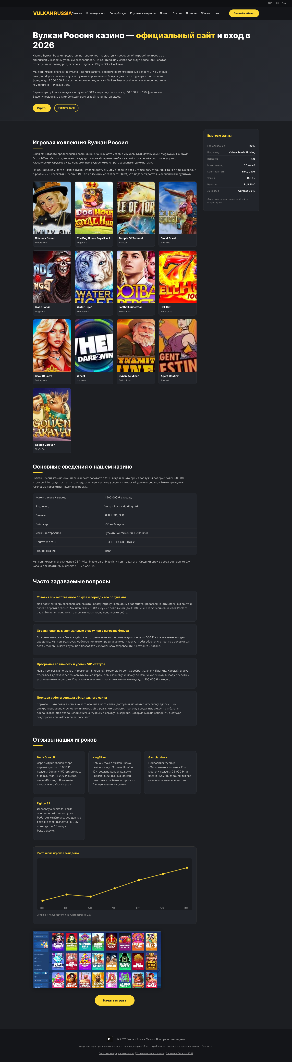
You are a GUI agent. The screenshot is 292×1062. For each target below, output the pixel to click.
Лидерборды (117, 13)
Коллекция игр (95, 13)
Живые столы (210, 13)
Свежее (77, 13)
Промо (164, 13)
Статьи (177, 13)
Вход (284, 3)
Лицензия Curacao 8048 (179, 1053)
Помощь (191, 13)
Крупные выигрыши (143, 13)
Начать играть (114, 1000)
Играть (41, 108)
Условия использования (150, 1053)
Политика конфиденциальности (116, 1053)
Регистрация (66, 107)
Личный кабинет (243, 13)
